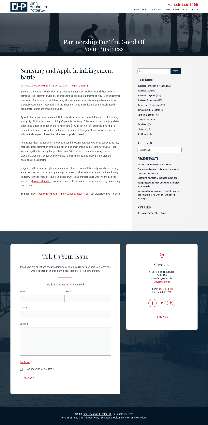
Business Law (144, 90)
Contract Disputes (146, 114)
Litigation (142, 129)
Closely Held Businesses (149, 105)
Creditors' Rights (145, 119)
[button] (204, 408)
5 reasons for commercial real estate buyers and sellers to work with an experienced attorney (158, 195)
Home (136, 9)
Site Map (78, 417)
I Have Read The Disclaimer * (39, 369)
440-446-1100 (186, 5)
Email (23, 307)
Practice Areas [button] (173, 9)
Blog (185, 9)
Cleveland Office (162, 281)
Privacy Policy (92, 417)
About (144, 9)
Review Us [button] (162, 316)
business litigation (41, 181)
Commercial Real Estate (149, 109)
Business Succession (148, 100)
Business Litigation (79, 86)
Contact (194, 9)
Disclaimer (25, 362)
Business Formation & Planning (152, 85)
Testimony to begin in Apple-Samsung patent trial (62, 193)
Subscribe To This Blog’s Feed (152, 213)
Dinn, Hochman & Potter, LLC (44, 86)
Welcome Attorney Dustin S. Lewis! (154, 164)
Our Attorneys (157, 9)
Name (22, 291)
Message (24, 324)
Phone (69, 291)
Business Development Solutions (118, 417)
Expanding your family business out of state (158, 177)
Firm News (143, 124)
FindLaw (142, 417)
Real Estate (143, 134)
